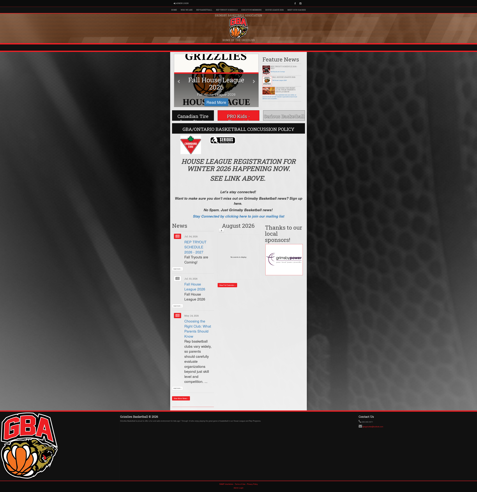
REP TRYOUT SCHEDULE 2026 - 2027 (195, 246)
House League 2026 (274, 10)
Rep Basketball (204, 10)
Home (174, 10)
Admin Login (238, 488)
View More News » (181, 398)
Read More (216, 102)
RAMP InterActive (226, 484)
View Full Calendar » (227, 285)
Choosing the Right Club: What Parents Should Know (197, 328)
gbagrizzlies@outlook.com (373, 426)
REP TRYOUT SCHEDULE (227, 10)
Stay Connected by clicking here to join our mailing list (238, 216)
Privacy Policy (252, 484)
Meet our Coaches (296, 10)
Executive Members (251, 10)
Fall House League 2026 (194, 286)
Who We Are (187, 10)
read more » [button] (177, 269)
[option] (191, 144)
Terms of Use (240, 484)
